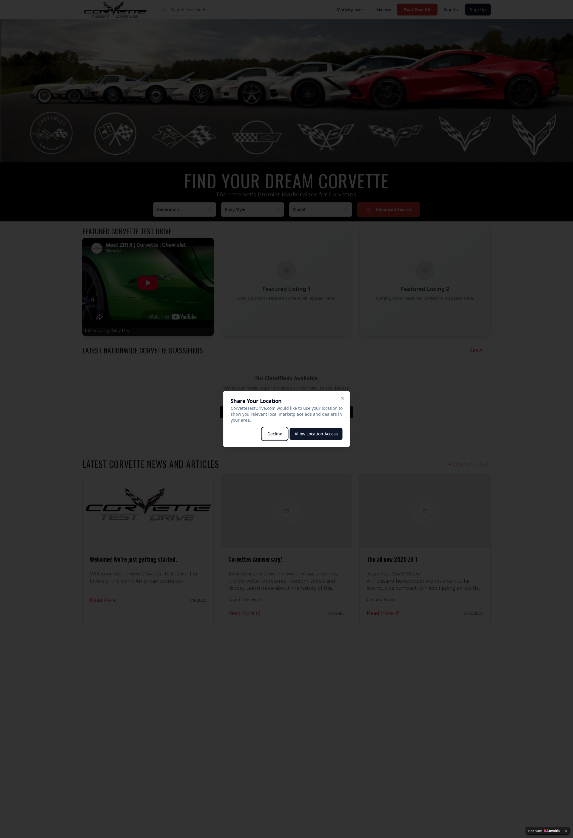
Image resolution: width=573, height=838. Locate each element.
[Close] (342, 398)
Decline (274, 434)
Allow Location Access (316, 434)
